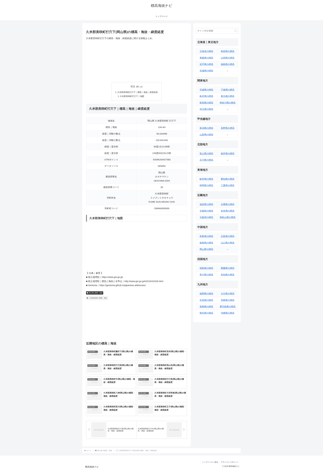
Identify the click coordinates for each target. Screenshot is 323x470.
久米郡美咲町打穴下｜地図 (132, 96)
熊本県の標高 (206, 313)
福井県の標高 (227, 153)
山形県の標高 (227, 58)
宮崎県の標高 (227, 300)
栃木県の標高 (206, 96)
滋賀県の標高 (206, 204)
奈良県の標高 (227, 211)
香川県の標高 (206, 274)
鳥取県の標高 (206, 236)
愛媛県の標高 (227, 268)
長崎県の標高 (206, 306)
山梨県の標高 (206, 134)
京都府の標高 (206, 211)
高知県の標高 (227, 274)
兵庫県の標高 (227, 204)
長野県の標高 (227, 128)
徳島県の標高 (206, 268)
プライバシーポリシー (229, 462)
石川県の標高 (206, 160)
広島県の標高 (227, 236)
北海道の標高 (206, 51)
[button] (235, 30)
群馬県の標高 (206, 102)
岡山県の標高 (206, 249)
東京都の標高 (227, 96)
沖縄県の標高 (227, 313)
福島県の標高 (227, 64)
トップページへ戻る (210, 462)
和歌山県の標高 (228, 217)
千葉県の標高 (227, 90)
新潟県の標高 (206, 128)
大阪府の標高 (206, 217)
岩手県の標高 (206, 64)
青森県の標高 (206, 58)
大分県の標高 (227, 293)
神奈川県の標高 (228, 102)
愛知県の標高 (227, 179)
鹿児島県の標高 (228, 306)
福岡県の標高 (206, 293)
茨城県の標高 (206, 90)
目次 (133, 86)
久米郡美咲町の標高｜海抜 (98, 298)
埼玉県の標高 (206, 109)
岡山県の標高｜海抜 (95, 293)
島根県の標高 (206, 243)
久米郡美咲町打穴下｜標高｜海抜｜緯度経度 (137, 92)
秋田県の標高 (227, 51)
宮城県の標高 (206, 70)
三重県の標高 (227, 185)
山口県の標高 (227, 243)
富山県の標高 (206, 153)
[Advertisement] (136, 61)
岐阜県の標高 (206, 179)
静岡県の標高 (206, 185)
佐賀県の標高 (206, 300)
